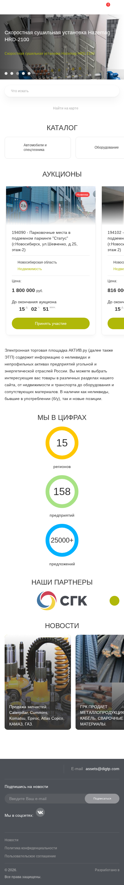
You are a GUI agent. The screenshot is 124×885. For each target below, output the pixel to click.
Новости (62, 626)
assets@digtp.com (102, 768)
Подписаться (102, 798)
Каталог (62, 128)
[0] (104, 7)
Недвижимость (30, 269)
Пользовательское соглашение (30, 856)
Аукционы (62, 174)
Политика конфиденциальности (31, 848)
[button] (6, 73)
